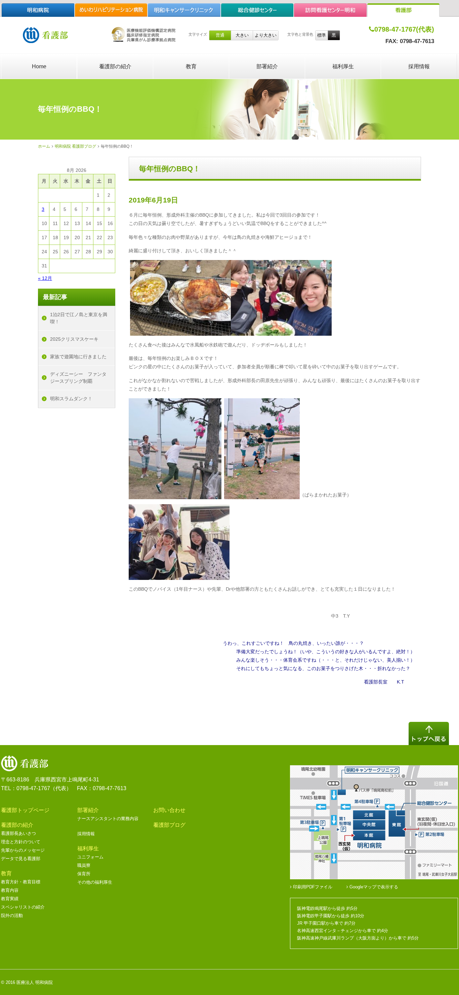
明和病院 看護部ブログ (75, 146)
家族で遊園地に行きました (78, 356)
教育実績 (9, 898)
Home (39, 66)
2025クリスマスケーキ (74, 339)
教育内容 (9, 890)
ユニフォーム (90, 856)
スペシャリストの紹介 (23, 907)
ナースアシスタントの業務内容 (107, 818)
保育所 (83, 873)
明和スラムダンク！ (71, 398)
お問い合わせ (169, 810)
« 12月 (45, 278)
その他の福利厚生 (94, 882)
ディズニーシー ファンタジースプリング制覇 (78, 377)
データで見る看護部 (20, 858)
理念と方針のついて (20, 841)
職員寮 (83, 865)
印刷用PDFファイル (312, 886)
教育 (191, 66)
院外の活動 (12, 915)
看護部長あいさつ (18, 833)
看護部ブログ (169, 825)
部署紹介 (267, 66)
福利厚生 (343, 66)
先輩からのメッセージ (23, 850)
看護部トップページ (25, 810)
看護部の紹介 (115, 66)
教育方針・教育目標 (20, 881)
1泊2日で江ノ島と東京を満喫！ (78, 318)
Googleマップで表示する (373, 886)
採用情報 (419, 66)
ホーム (44, 146)
